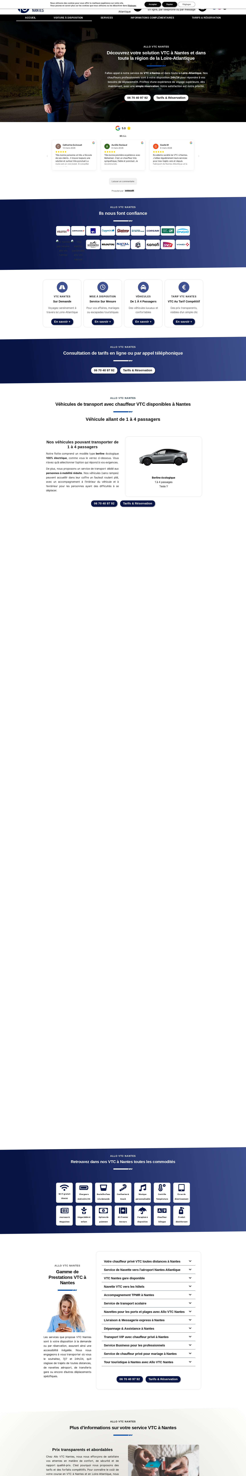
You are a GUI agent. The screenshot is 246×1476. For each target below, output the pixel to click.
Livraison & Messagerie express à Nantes (134, 1320)
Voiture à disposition (68, 18)
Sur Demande (62, 301)
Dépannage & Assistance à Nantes (129, 1328)
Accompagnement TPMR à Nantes (129, 1295)
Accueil (30, 18)
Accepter (153, 4)
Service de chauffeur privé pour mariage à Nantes (140, 1354)
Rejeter (169, 4)
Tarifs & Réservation (206, 18)
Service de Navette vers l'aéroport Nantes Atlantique (142, 1270)
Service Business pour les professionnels (134, 1345)
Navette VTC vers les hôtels (124, 1286)
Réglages (132, 5)
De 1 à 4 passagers (143, 301)
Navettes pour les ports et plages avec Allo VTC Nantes (144, 1312)
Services (107, 18)
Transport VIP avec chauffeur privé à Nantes (136, 1337)
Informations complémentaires (152, 18)
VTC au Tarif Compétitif (184, 301)
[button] (148, 1261)
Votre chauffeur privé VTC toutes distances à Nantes (142, 1261)
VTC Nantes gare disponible (124, 1278)
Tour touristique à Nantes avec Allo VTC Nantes (138, 1362)
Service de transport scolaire (125, 1303)
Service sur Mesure (103, 301)
